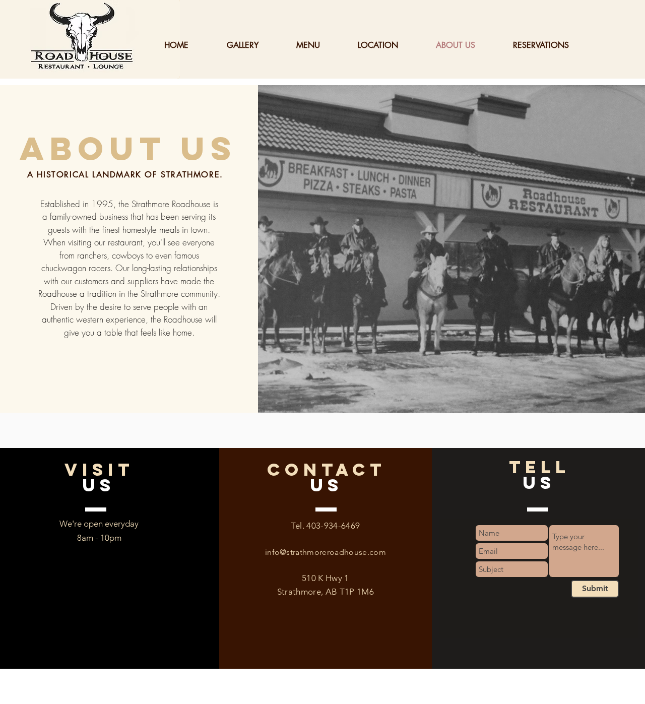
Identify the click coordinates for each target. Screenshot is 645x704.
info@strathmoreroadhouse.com (325, 552)
